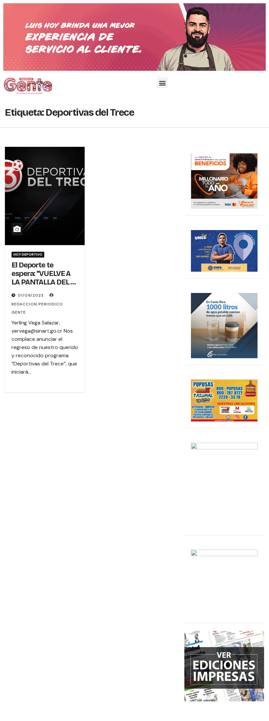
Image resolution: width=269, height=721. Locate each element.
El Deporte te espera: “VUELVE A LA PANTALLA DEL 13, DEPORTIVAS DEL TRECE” (44, 282)
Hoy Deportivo (27, 254)
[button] (162, 82)
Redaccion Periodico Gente (37, 308)
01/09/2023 (31, 295)
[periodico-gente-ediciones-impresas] (224, 665)
